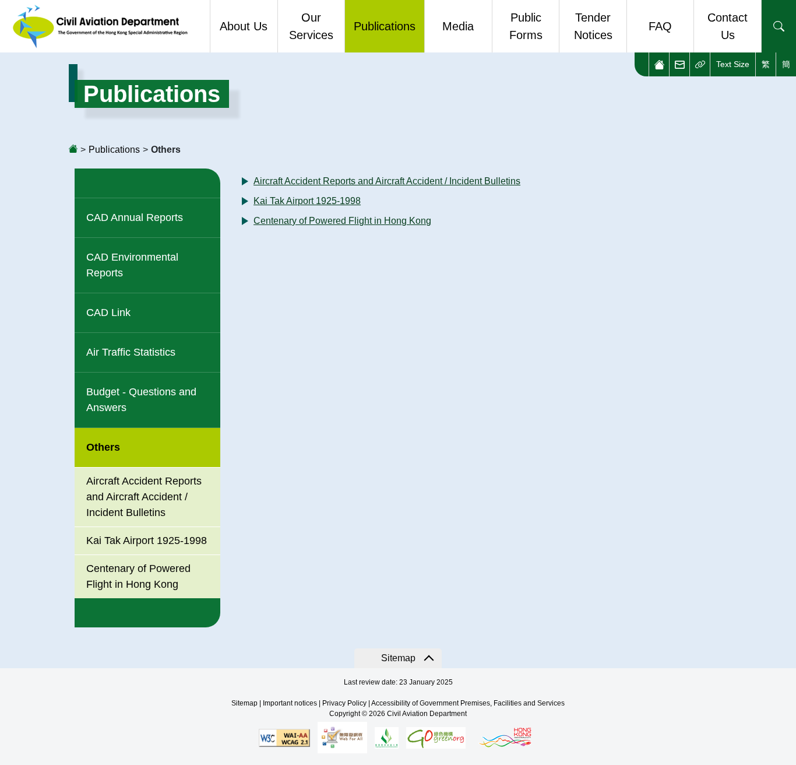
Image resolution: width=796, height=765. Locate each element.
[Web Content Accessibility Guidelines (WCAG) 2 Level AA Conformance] (284, 737)
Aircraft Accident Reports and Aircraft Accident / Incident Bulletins (144, 496)
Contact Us (727, 26)
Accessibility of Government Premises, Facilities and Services (468, 703)
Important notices (290, 703)
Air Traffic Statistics (130, 352)
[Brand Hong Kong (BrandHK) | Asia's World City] (505, 737)
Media (458, 26)
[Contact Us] (679, 64)
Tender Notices (593, 26)
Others (103, 447)
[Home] (659, 64)
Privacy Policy (344, 703)
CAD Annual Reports (134, 217)
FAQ (660, 26)
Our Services (311, 26)
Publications (384, 26)
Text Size (732, 64)
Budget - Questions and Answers (141, 399)
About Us (243, 26)
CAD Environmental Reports (132, 265)
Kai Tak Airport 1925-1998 (146, 540)
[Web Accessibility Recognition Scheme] (342, 737)
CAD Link (108, 312)
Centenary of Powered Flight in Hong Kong (342, 221)
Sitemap (398, 658)
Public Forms (526, 26)
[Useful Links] (699, 64)
